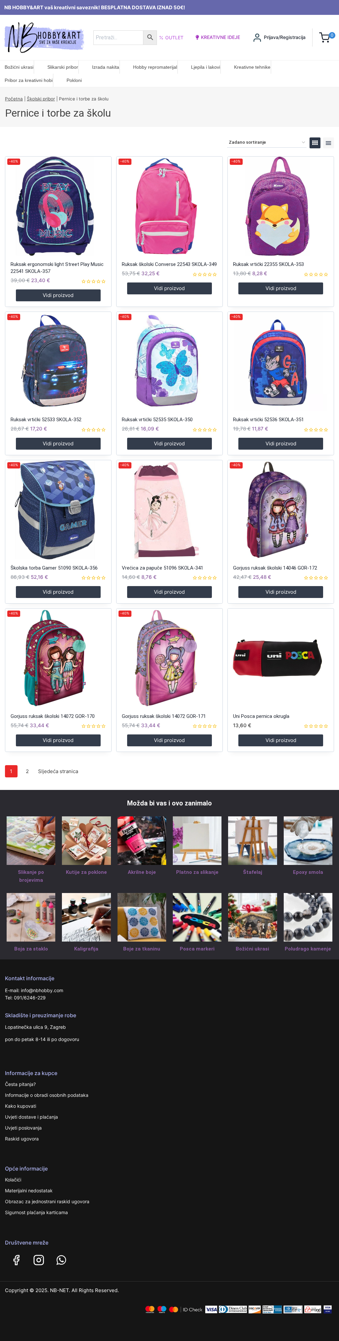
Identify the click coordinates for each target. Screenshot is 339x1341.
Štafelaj (252, 872)
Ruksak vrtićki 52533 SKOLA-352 (46, 420)
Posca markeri (197, 949)
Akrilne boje (142, 872)
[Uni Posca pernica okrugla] (281, 658)
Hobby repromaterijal (155, 67)
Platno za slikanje (197, 872)
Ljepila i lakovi (205, 67)
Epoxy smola (308, 872)
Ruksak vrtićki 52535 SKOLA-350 (157, 420)
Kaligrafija (86, 949)
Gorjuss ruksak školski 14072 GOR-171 (164, 716)
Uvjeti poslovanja (23, 1128)
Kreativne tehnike (252, 67)
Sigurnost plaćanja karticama (36, 1212)
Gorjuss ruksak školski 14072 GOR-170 (53, 716)
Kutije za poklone (86, 872)
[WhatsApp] (61, 1260)
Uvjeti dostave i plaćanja (31, 1117)
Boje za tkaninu (141, 949)
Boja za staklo (31, 949)
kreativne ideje (220, 37)
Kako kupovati (20, 1106)
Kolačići (13, 1179)
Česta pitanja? (20, 1084)
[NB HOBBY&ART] (44, 37)
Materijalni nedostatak (29, 1190)
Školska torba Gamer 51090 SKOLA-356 (54, 568)
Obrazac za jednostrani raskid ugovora (47, 1201)
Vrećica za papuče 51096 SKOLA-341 (162, 568)
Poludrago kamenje (308, 949)
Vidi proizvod (58, 295)
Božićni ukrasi (19, 67)
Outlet (174, 37)
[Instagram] (38, 1260)
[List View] (328, 142)
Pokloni (74, 80)
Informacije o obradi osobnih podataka (46, 1095)
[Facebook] (16, 1260)
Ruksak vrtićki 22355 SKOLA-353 (268, 264)
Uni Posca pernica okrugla (261, 716)
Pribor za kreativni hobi (29, 80)
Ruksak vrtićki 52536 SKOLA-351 (268, 420)
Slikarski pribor (62, 67)
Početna (14, 98)
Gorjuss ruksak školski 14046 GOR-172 (275, 568)
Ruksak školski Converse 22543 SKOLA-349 (169, 264)
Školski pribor (41, 98)
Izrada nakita (105, 67)
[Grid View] (315, 142)
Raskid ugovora (22, 1138)
